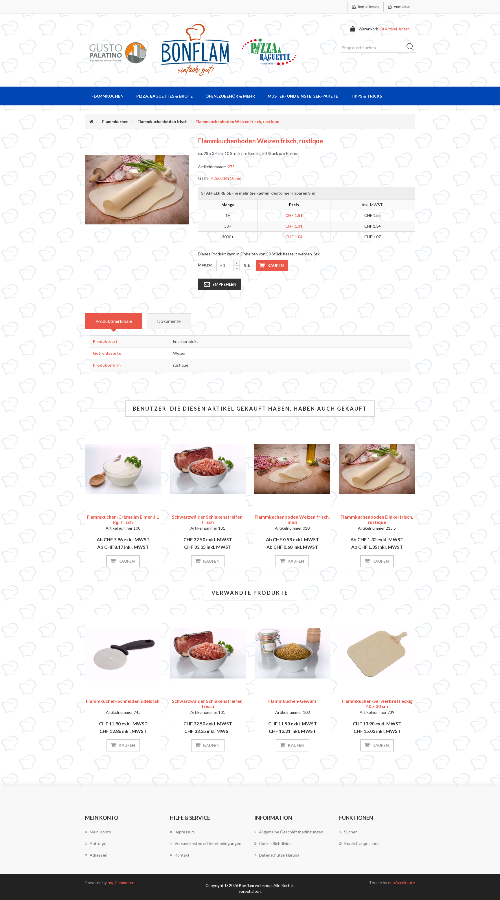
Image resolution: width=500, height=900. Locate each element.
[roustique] (377, 469)
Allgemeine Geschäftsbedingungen (291, 831)
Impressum (184, 831)
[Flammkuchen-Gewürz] (208, 653)
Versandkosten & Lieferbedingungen (207, 843)
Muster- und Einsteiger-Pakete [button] (303, 96)
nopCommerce (121, 882)
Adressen (98, 855)
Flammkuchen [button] (107, 96)
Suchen (412, 48)
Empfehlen (224, 284)
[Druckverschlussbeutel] (377, 653)
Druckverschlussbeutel (377, 701)
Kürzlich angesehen (362, 843)
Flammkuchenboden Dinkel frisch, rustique (377, 519)
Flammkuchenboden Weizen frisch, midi (292, 519)
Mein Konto (100, 831)
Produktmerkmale (113, 321)
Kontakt (182, 855)
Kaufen (275, 265)
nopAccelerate (401, 882)
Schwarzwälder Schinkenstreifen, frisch (208, 519)
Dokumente (169, 321)
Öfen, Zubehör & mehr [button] (230, 96)
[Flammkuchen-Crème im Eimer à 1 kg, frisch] (123, 469)
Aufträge (98, 843)
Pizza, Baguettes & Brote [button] (164, 96)
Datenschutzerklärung (279, 855)
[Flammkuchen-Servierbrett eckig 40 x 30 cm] (292, 653)
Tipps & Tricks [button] (366, 96)
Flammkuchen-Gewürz (207, 701)
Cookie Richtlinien (275, 843)
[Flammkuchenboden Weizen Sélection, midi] (292, 469)
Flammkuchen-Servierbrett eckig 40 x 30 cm (292, 703)
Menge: (205, 264)
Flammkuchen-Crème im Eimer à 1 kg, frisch (123, 519)
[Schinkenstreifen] (208, 469)
